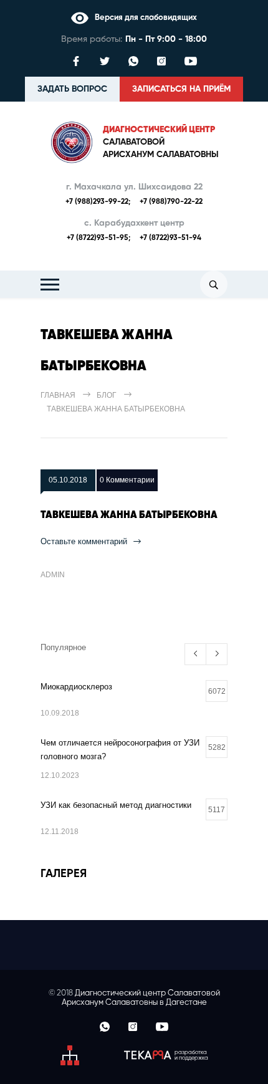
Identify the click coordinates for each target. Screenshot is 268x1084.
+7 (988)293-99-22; (97, 202)
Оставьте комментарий (84, 541)
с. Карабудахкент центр (134, 223)
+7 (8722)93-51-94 (170, 238)
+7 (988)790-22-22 (171, 202)
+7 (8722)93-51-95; (98, 238)
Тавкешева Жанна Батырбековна (129, 515)
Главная (58, 395)
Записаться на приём (181, 89)
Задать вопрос (72, 89)
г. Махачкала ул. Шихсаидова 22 (134, 187)
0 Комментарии (127, 480)
